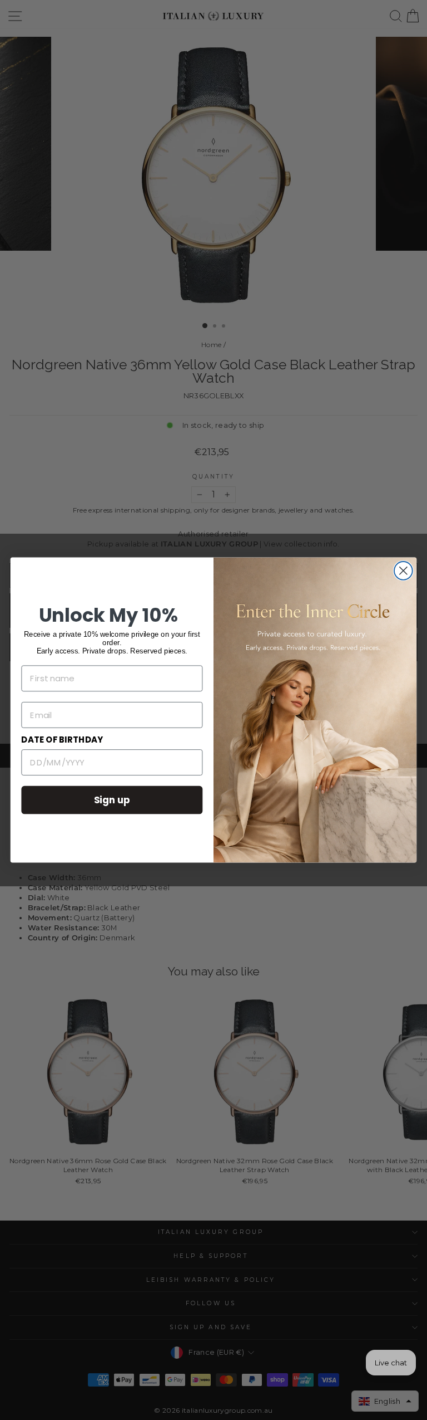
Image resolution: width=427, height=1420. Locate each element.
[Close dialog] (403, 571)
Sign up (112, 799)
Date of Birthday (62, 740)
